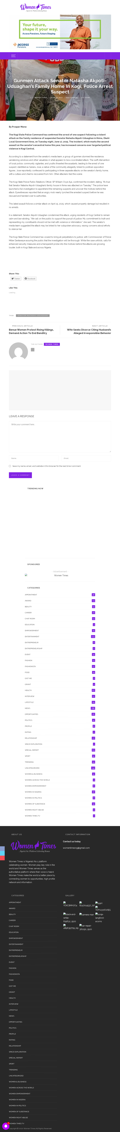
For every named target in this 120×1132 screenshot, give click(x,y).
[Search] (108, 55)
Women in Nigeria (59, 792)
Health (59, 690)
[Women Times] (35, 7)
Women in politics (59, 798)
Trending (59, 762)
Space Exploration (59, 744)
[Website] (32, 349)
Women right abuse (59, 810)
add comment (72, 97)
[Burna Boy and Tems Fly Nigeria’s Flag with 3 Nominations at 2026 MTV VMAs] (31, 515)
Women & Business (59, 774)
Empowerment (59, 631)
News (61, 75)
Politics (59, 720)
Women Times (41, 97)
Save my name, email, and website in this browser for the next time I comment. (46, 466)
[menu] (13, 56)
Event (44, 543)
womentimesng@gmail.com (76, 848)
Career (59, 613)
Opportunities (59, 714)
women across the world (59, 780)
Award (59, 601)
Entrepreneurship (59, 648)
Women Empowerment (59, 786)
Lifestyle (59, 702)
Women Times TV (59, 816)
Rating (59, 732)
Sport (59, 756)
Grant (59, 684)
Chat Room (59, 619)
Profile (59, 726)
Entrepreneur (59, 643)
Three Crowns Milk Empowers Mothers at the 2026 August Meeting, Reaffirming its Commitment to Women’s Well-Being (67, 549)
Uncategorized (59, 768)
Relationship (59, 738)
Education (59, 625)
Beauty (59, 607)
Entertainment (50, 511)
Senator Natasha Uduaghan (33, 315)
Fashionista (59, 666)
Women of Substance (59, 804)
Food (59, 672)
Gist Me (59, 678)
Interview (59, 696)
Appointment (59, 595)
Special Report (49, 495)
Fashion (59, 660)
